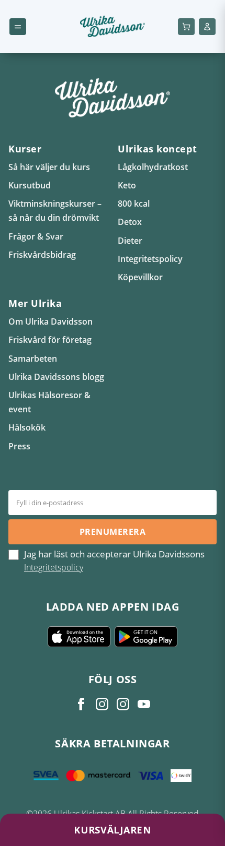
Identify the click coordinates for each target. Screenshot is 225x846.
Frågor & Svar (35, 236)
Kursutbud (29, 185)
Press (19, 446)
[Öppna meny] (17, 26)
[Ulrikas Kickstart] (123, 704)
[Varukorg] (186, 26)
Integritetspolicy (150, 259)
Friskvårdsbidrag (42, 254)
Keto (127, 185)
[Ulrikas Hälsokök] (144, 704)
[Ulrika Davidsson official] (102, 704)
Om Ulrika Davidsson (50, 321)
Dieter (130, 240)
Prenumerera (112, 532)
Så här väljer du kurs (49, 167)
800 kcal (134, 203)
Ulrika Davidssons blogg (56, 377)
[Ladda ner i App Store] (79, 636)
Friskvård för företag (50, 339)
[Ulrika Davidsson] (81, 704)
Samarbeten (32, 358)
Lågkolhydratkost (153, 167)
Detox (130, 222)
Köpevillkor (140, 277)
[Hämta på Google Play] (146, 636)
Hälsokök (27, 427)
